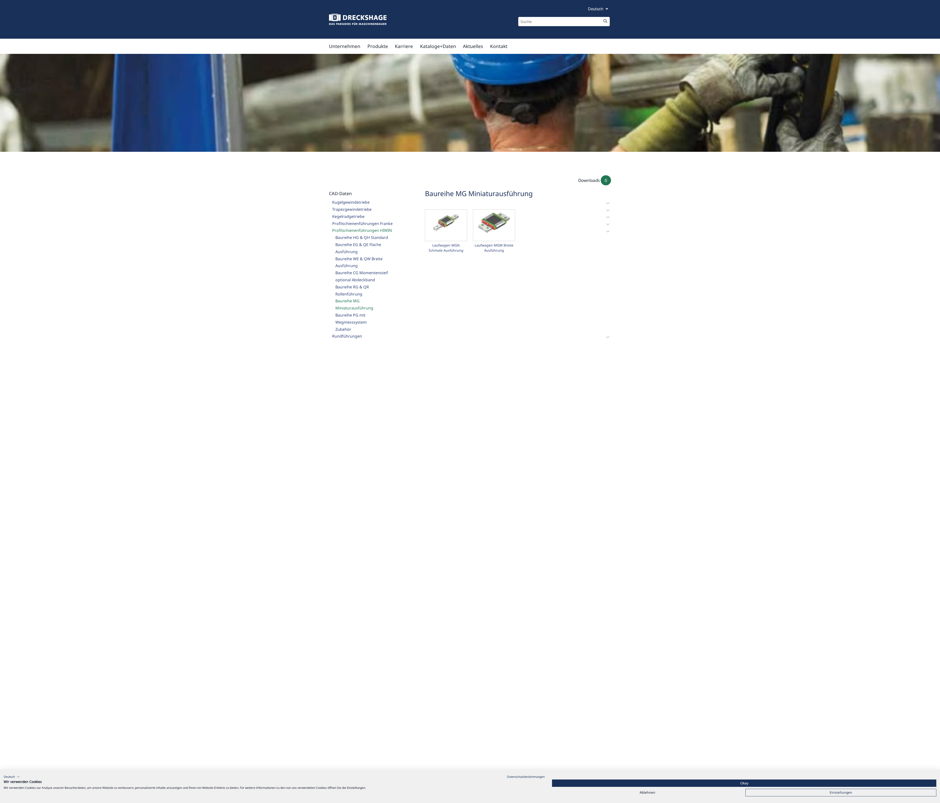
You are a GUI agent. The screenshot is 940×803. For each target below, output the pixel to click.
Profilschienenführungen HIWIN (362, 230)
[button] (12, 776)
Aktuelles (473, 46)
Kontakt (498, 46)
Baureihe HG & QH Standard (361, 237)
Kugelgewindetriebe (351, 202)
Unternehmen (344, 46)
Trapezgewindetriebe (352, 209)
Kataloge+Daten (438, 46)
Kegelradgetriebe (348, 216)
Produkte (377, 46)
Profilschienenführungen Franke (362, 223)
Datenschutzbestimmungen (526, 777)
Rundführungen (347, 336)
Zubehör (343, 329)
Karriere (404, 46)
